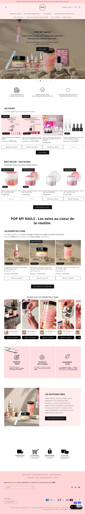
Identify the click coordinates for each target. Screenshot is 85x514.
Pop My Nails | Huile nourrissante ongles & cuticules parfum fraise (15, 268)
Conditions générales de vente (50, 509)
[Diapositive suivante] (47, 81)
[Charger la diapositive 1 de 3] (38, 81)
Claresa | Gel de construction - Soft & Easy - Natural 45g (32, 191)
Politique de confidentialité (38, 507)
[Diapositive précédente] (34, 81)
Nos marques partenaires (40, 474)
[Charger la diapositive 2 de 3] (40, 81)
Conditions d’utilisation (75, 509)
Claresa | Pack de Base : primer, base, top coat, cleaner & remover (73, 138)
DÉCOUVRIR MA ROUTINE (55, 418)
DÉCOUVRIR (68, 49)
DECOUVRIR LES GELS (42, 207)
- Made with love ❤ (25, 507)
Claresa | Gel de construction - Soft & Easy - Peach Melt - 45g (11, 191)
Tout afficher (42, 152)
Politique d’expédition (67, 507)
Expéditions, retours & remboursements (39, 477)
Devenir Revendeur (55, 474)
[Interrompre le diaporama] (51, 81)
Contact (55, 477)
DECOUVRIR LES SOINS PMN (43, 286)
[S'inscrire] (32, 487)
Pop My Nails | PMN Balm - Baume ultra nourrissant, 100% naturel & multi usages (41, 268)
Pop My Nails (17, 507)
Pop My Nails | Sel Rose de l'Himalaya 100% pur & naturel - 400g (67, 268)
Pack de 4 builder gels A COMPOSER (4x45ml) (10, 138)
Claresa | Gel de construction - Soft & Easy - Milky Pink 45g (73, 191)
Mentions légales (64, 509)
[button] (6, 7)
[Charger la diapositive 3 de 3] (43, 81)
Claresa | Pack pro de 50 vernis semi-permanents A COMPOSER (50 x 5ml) (32, 138)
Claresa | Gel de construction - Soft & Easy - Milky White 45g (53, 191)
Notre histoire (27, 474)
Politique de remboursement (53, 507)
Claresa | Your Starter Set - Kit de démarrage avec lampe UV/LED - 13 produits (52, 139)
